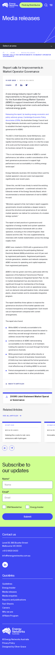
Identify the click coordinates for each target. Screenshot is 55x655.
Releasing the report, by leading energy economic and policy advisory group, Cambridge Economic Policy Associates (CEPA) (27, 117)
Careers (6, 608)
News (13, 52)
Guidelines (7, 584)
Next (11, 448)
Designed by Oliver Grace (14, 647)
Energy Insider (9, 588)
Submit (27, 517)
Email (5, 492)
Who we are (7, 612)
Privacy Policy (8, 643)
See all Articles (10, 416)
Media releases (28, 52)
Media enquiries (9, 596)
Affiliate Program (10, 616)
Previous (4, 448)
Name (5, 479)
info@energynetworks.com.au (16, 556)
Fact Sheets (8, 604)
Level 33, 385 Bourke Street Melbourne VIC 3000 (15, 544)
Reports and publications (14, 600)
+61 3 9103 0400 (10, 551)
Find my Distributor (31, 5)
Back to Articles (16, 384)
